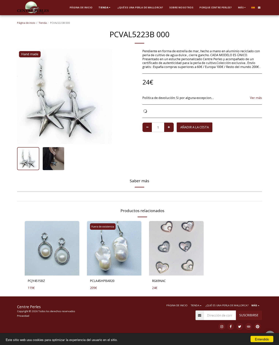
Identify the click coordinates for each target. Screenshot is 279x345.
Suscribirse (248, 315)
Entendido (262, 339)
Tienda (43, 22)
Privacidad (23, 315)
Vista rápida (52, 271)
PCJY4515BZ (36, 281)
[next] (106, 96)
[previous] (23, 96)
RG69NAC (159, 281)
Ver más (256, 98)
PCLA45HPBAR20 (102, 281)
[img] (52, 248)
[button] (259, 7)
